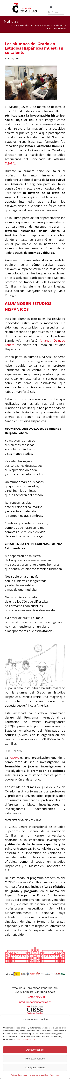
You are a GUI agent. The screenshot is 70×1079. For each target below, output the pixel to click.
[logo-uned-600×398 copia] (62, 973)
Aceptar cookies (35, 1049)
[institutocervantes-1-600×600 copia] (37, 973)
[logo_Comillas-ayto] (28, 973)
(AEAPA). (10, 163)
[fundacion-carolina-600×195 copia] (42, 974)
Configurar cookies (35, 1067)
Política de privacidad (38, 1075)
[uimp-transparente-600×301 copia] (58, 974)
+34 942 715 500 (35, 997)
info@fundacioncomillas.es (35, 1002)
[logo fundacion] (24, 3)
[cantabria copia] (23, 973)
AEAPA (14, 758)
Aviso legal (54, 1075)
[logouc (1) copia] (53, 973)
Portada (15, 25)
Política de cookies (19, 1075)
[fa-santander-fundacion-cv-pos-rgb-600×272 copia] (32, 973)
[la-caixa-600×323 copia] (47, 973)
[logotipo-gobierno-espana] (17, 973)
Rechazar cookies (35, 1058)
